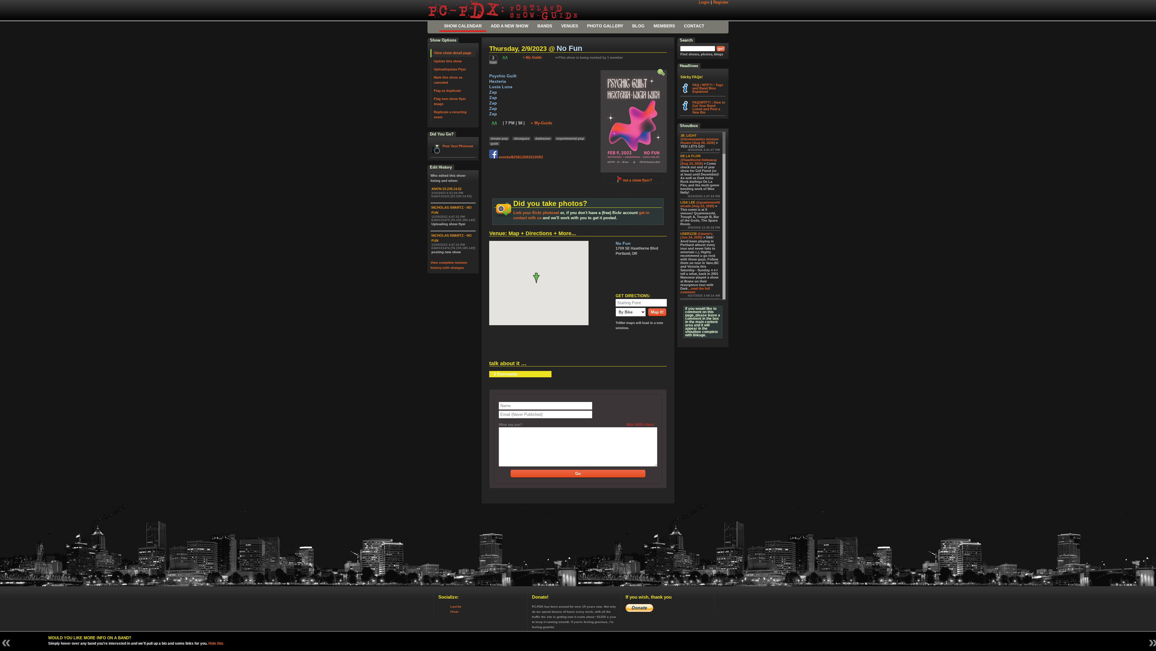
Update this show (448, 61)
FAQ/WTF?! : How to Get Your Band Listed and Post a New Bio (708, 107)
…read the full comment (695, 290)
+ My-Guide (532, 57)
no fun (569, 48)
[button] (539, 278)
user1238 (688, 233)
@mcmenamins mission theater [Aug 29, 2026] (699, 141)
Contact (694, 25)
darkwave (542, 138)
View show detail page (452, 53)
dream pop (499, 138)
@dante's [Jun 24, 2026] (696, 235)
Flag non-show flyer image (450, 101)
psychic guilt (503, 76)
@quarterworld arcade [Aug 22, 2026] (700, 204)
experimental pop (570, 138)
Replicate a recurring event (450, 114)
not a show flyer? (637, 180)
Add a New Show (509, 25)
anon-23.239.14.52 (446, 189)
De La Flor (690, 156)
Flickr (454, 611)
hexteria (497, 81)
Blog (638, 25)
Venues (569, 25)
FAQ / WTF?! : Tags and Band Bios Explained (707, 88)
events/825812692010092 (520, 157)
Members (664, 25)
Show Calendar (463, 25)
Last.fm (455, 606)
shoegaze (521, 138)
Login (704, 2)
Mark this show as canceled (448, 80)
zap (493, 92)
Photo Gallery (605, 25)
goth (494, 143)
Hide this (215, 643)
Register (721, 2)
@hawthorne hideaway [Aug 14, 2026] (698, 161)
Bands (544, 25)
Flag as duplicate (447, 90)
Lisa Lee (687, 202)
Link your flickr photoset (536, 212)
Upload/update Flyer (450, 69)
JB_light (688, 135)
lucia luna (500, 87)
